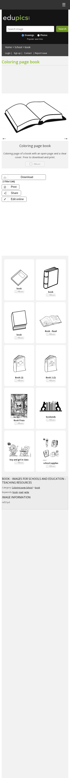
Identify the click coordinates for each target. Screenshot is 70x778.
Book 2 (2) (51, 377)
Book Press (19, 420)
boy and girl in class (19, 459)
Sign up (17, 53)
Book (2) (19, 377)
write (26, 492)
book (27, 47)
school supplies (50, 463)
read (21, 492)
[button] (14, 199)
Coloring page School (22, 487)
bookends (51, 416)
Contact (28, 53)
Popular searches (35, 39)
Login (7, 53)
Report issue (41, 53)
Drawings (29, 35)
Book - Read (51, 331)
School (18, 47)
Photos (43, 35)
